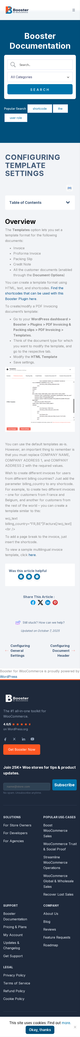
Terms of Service (16, 983)
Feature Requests (56, 937)
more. (66, 1023)
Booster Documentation (15, 916)
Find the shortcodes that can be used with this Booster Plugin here (34, 293)
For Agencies (13, 841)
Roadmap (50, 945)
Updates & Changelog (11, 945)
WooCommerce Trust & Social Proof (60, 846)
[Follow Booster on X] (14, 739)
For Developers (15, 833)
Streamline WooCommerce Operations (55, 862)
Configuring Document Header (60, 651)
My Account (13, 935)
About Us (50, 914)
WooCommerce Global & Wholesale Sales (58, 881)
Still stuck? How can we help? (44, 622)
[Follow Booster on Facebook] (5, 739)
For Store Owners (17, 825)
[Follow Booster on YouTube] (32, 739)
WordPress (8, 677)
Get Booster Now (21, 749)
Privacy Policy (14, 975)
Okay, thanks (40, 1030)
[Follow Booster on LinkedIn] (23, 739)
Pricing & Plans (15, 927)
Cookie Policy (13, 999)
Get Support (13, 956)
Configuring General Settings (20, 651)
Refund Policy (14, 991)
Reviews (49, 929)
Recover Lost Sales (58, 894)
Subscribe (64, 784)
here (32, 555)
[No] (75, 1027)
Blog (46, 922)
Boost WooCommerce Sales (55, 830)
